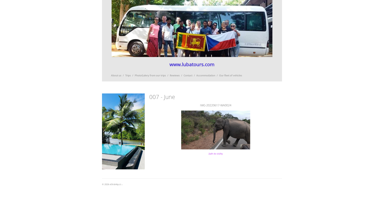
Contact (188, 75)
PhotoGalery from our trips (150, 75)
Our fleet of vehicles (230, 75)
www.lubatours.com (192, 64)
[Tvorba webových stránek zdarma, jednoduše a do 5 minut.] (122, 184)
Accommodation (205, 75)
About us (116, 75)
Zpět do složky (215, 153)
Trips (128, 75)
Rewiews (175, 75)
